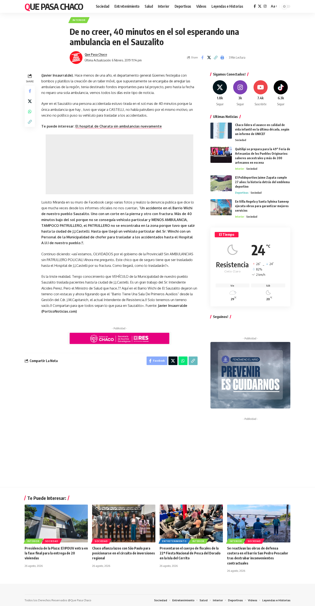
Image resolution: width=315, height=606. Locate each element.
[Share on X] (209, 57)
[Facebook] (255, 6)
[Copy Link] (216, 57)
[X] (259, 6)
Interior (79, 20)
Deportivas (241, 192)
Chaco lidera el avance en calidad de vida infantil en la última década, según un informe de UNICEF (262, 129)
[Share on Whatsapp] (30, 111)
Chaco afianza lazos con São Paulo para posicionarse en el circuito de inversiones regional (123, 553)
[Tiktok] (280, 93)
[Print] (222, 57)
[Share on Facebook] (202, 57)
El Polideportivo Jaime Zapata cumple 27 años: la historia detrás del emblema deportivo (262, 182)
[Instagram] (265, 6)
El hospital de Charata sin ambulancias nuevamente (118, 126)
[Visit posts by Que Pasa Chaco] (76, 57)
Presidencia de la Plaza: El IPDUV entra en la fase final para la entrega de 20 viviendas (56, 553)
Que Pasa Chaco (54, 6)
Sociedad (240, 140)
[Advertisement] (119, 164)
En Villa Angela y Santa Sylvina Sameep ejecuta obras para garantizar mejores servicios (262, 206)
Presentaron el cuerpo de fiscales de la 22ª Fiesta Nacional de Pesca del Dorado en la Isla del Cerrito (190, 553)
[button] (273, 6)
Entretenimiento (174, 541)
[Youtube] (260, 93)
